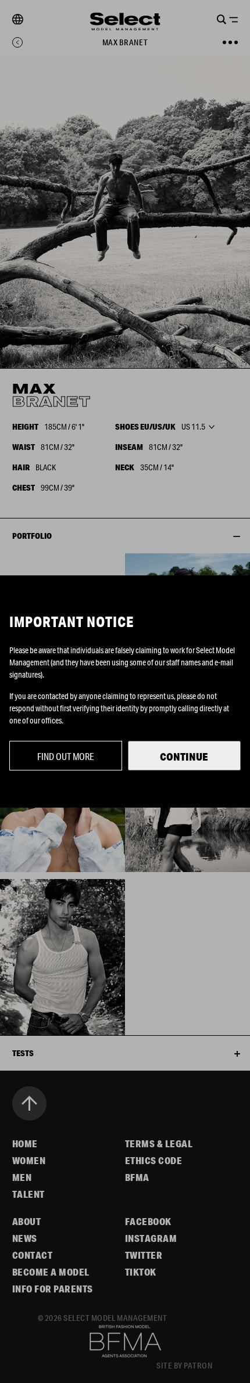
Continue (184, 756)
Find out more (65, 756)
